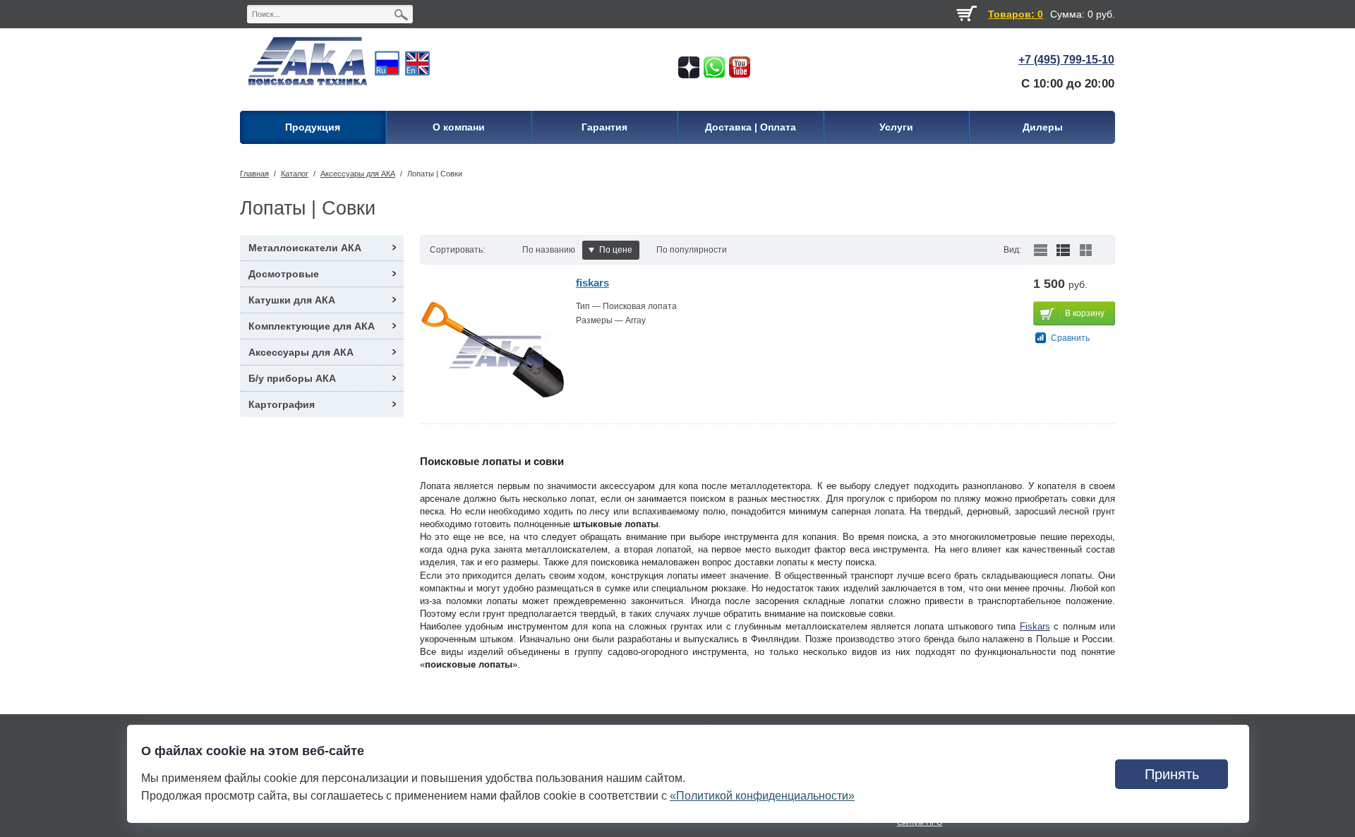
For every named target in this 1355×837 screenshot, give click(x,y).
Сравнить (1070, 338)
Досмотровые (283, 273)
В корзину (1084, 313)
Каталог (294, 173)
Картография (281, 404)
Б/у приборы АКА (292, 378)
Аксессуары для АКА (357, 173)
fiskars (592, 283)
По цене (615, 250)
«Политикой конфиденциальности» (762, 796)
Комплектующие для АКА (311, 326)
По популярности (691, 250)
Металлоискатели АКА (304, 247)
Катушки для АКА (291, 300)
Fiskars (1035, 626)
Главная (254, 173)
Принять (1172, 774)
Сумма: (1067, 14)
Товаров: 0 (1015, 14)
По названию (548, 250)
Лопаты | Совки (434, 173)
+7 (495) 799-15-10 (1066, 60)
